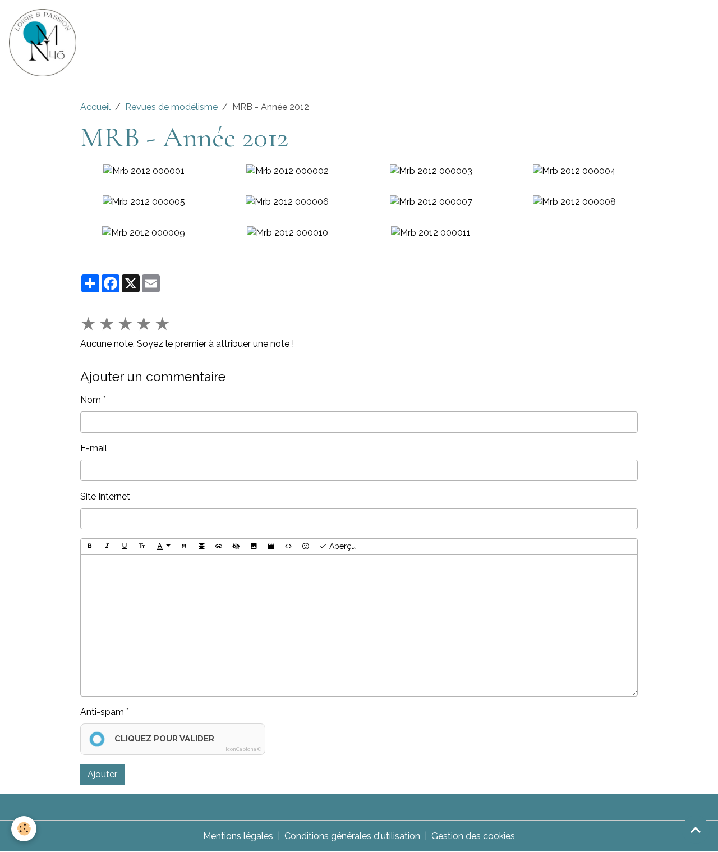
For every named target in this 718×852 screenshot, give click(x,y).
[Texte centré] (201, 547)
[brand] (45, 42)
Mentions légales (238, 836)
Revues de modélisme (171, 107)
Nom (90, 400)
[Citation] (184, 547)
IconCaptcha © (243, 749)
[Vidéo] (271, 547)
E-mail (93, 448)
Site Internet (105, 496)
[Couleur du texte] (163, 547)
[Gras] (90, 547)
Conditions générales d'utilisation (352, 836)
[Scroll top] (696, 830)
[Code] (288, 547)
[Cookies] (23, 828)
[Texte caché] (236, 547)
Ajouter (102, 774)
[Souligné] (125, 547)
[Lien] (219, 547)
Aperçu (341, 546)
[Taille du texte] (142, 547)
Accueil (95, 107)
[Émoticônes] (306, 547)
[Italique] (107, 547)
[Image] (254, 547)
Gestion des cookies (473, 836)
